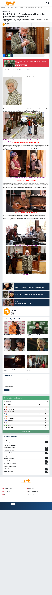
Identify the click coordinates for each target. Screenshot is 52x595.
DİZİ (9, 11)
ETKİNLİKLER (38, 8)
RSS (14, 503)
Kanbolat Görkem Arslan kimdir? (11, 351)
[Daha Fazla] (11, 55)
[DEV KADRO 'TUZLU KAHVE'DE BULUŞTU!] (14, 327)
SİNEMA (22, 8)
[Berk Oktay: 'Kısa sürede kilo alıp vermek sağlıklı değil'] (37, 327)
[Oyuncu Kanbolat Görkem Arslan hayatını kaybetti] (37, 344)
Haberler (5, 11)
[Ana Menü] (48, 3)
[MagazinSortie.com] (10, 3)
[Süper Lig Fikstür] (47, 436)
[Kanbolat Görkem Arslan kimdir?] (14, 344)
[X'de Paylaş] (6, 55)
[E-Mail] (12, 313)
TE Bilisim (13, 310)
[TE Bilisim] (7, 311)
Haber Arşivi (7, 498)
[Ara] (46, 3)
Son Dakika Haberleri (32, 494)
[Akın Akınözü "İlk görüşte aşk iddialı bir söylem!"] (14, 361)
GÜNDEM (3, 8)
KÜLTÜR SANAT (30, 8)
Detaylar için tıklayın (26, 431)
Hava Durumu (31, 488)
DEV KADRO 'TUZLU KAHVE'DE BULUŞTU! (13, 334)
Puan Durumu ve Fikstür (33, 491)
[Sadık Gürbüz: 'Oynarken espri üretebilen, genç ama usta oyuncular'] (26, 40)
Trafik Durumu (7, 491)
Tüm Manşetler (7, 494)
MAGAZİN (10, 8)
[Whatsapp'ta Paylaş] (9, 55)
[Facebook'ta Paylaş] (4, 55)
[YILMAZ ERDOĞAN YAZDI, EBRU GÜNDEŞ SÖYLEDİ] (37, 361)
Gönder (7, 390)
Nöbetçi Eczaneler (8, 488)
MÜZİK (16, 8)
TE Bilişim (29, 508)
